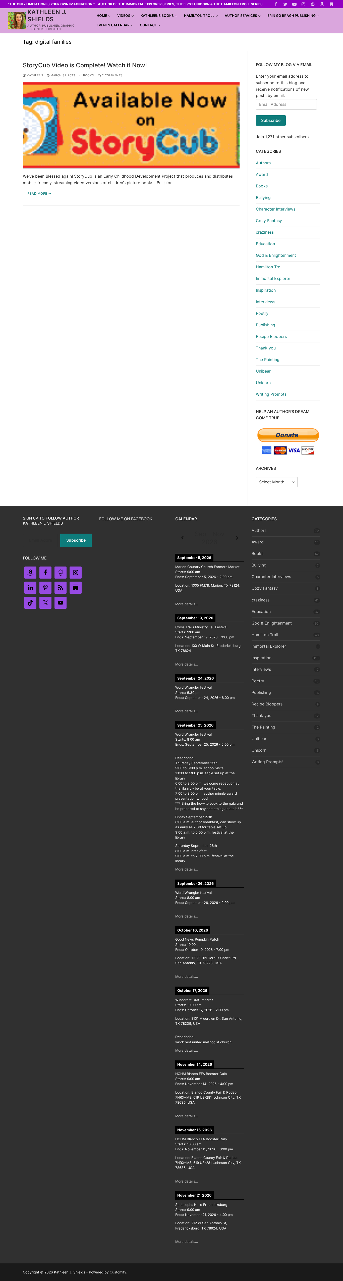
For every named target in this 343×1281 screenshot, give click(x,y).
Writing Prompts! (272, 394)
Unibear (263, 371)
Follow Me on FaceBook (125, 518)
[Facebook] (276, 4)
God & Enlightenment (276, 255)
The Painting (267, 359)
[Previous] (182, 538)
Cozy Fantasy (269, 220)
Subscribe (270, 120)
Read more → (39, 193)
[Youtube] (294, 4)
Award (262, 174)
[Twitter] (285, 4)
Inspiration (266, 290)
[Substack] (331, 4)
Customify (118, 1272)
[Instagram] (304, 4)
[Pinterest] (313, 4)
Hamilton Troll (269, 266)
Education (265, 243)
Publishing (265, 324)
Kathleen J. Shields (46, 15)
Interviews (265, 301)
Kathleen (34, 75)
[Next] (237, 538)
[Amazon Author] (322, 4)
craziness (265, 232)
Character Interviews (275, 209)
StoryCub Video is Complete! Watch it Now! (85, 65)
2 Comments (112, 75)
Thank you (266, 347)
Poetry (262, 313)
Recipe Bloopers (271, 336)
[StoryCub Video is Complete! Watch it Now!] (131, 125)
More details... (186, 604)
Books (88, 75)
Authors (263, 162)
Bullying (263, 197)
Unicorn (263, 382)
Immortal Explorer (273, 278)
